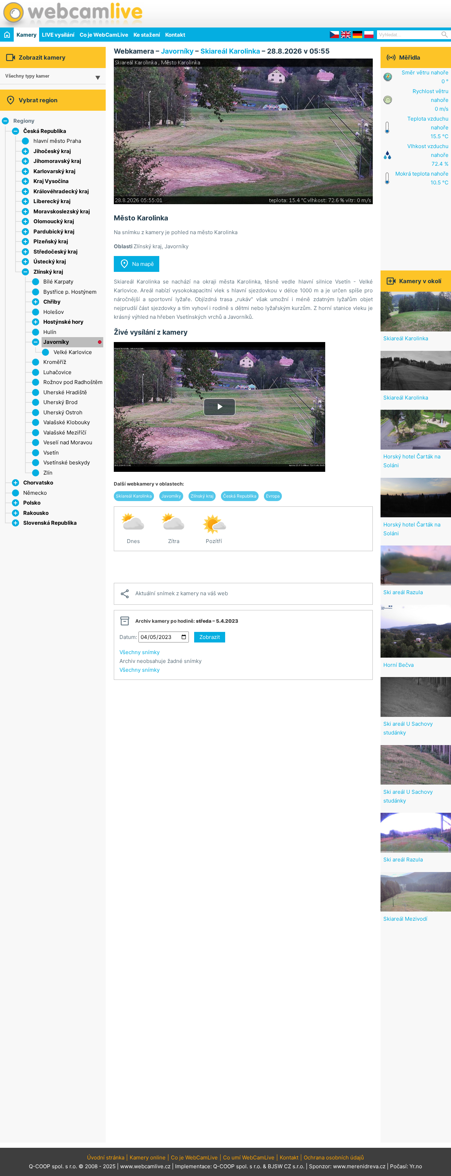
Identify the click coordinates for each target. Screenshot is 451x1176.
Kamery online (148, 1157)
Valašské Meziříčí (64, 432)
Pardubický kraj (53, 231)
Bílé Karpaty (58, 281)
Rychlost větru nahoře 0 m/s (431, 100)
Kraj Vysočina (51, 181)
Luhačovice (57, 372)
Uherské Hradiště (65, 392)
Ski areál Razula (403, 592)
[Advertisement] (368, 12)
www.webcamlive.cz (145, 1166)
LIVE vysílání (58, 34)
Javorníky (56, 342)
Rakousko (36, 513)
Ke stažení (147, 34)
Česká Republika (44, 131)
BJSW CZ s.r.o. (286, 1166)
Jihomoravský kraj (57, 161)
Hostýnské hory (63, 321)
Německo (35, 492)
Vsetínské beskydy (66, 462)
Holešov (53, 312)
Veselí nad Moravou (67, 442)
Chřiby (52, 301)
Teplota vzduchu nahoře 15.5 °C (428, 127)
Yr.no (415, 1166)
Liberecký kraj (51, 201)
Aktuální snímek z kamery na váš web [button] (173, 594)
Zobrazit (209, 637)
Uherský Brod (60, 402)
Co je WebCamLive (104, 34)
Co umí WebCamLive (248, 1157)
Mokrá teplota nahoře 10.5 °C (422, 178)
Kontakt (175, 34)
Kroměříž (54, 362)
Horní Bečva (398, 665)
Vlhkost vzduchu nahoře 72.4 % (428, 155)
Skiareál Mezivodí (405, 918)
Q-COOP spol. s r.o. (237, 1166)
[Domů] (7, 34)
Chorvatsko (38, 482)
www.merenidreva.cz (359, 1166)
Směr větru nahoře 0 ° (425, 77)
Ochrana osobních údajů (334, 1157)
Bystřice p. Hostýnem (70, 291)
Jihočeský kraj (52, 151)
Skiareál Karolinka (231, 51)
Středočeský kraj (55, 251)
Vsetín (51, 452)
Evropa (273, 496)
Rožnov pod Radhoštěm (73, 382)
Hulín (49, 332)
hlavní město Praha (57, 141)
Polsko (32, 502)
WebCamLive (72, 14)
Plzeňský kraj (50, 241)
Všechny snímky (139, 652)
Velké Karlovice (73, 352)
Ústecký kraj (49, 261)
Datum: (128, 637)
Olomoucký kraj (53, 221)
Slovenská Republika (50, 522)
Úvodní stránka (105, 1157)
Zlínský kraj (48, 271)
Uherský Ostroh (62, 412)
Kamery (27, 34)
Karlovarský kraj (54, 171)
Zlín (47, 472)
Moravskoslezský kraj (61, 211)
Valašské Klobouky (66, 422)
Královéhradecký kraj (61, 191)
